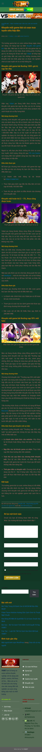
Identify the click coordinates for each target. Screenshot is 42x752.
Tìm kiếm (5, 588)
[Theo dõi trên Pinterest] (9, 718)
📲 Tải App (28, 9)
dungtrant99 (24, 36)
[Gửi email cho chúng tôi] (3, 718)
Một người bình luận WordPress (13, 642)
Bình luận (7, 524)
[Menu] (3, 3)
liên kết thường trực (26, 506)
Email (6, 551)
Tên (5, 541)
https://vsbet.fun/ (12, 179)
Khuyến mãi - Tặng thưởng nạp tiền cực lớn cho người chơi (19, 24)
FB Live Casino (34, 153)
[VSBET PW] (21, 3)
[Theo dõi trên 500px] (13, 718)
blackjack (7, 275)
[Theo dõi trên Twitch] (16, 718)
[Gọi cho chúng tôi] (6, 718)
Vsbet (29, 54)
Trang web (7, 560)
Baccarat (5, 411)
